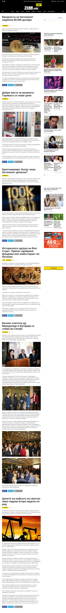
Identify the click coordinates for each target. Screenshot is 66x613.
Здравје (33, 11)
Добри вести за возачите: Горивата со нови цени (18, 94)
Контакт (62, 1)
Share (5, 85)
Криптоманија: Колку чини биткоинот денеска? (18, 171)
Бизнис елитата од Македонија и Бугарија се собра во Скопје (18, 326)
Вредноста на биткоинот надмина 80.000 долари (17, 18)
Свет (4, 260)
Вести (12, 11)
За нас (58, 1)
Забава (17, 11)
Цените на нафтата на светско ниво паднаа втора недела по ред (21, 501)
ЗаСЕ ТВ (44, 11)
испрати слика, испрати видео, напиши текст (33, 1)
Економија (5, 25)
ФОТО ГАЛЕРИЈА (51, 11)
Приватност (53, 1)
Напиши (39, 11)
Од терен (28, 11)
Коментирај (19, 85)
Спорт (22, 11)
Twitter (11, 85)
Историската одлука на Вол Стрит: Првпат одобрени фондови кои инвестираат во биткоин (20, 252)
